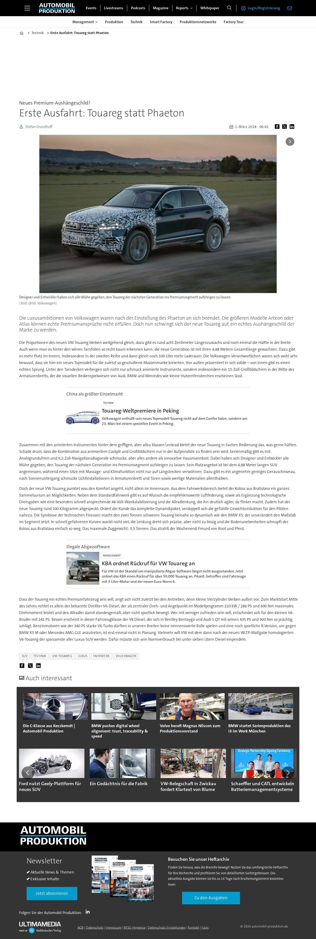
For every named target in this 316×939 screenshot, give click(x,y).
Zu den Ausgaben (211, 898)
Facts (205, 927)
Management (83, 21)
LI (88, 911)
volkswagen (126, 656)
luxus (83, 656)
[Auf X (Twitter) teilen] (285, 126)
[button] (28, 772)
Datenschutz (94, 927)
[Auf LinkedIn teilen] (292, 126)
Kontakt (193, 927)
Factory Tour (234, 21)
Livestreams (113, 8)
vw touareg (62, 656)
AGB (80, 927)
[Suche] (229, 8)
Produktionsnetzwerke (198, 21)
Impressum (113, 927)
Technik (136, 21)
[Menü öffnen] (27, 8)
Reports (182, 8)
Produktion (114, 21)
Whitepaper (209, 8)
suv (25, 656)
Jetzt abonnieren (52, 893)
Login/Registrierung (264, 8)
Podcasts (138, 8)
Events (91, 8)
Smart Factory (161, 21)
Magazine (160, 8)
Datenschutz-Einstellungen (167, 927)
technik (39, 656)
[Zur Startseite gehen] (56, 8)
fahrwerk (101, 656)
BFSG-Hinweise (135, 927)
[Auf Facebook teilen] (278, 126)
